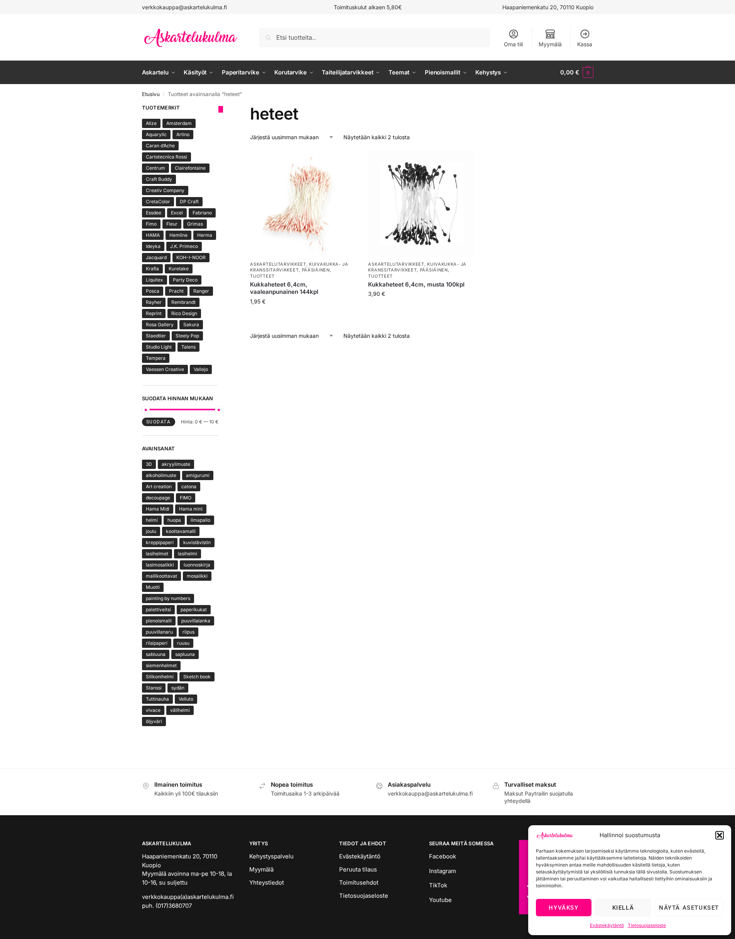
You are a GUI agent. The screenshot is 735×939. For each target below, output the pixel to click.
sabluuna (156, 654)
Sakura (191, 324)
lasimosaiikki (160, 565)
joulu (151, 531)
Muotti (153, 587)
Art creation (159, 486)
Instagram (442, 871)
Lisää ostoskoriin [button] (303, 317)
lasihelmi (187, 553)
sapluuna (185, 654)
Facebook (442, 856)
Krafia (152, 268)
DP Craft (189, 201)
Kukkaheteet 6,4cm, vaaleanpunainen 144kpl (284, 288)
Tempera (156, 358)
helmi (152, 520)
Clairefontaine (190, 168)
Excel (177, 213)
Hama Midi (157, 509)
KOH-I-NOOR (191, 257)
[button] (719, 835)
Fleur (171, 224)
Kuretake (179, 268)
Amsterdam (179, 123)
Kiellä (623, 907)
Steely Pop (187, 336)
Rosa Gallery (160, 324)
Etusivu (151, 94)
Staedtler (156, 336)
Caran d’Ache (160, 145)
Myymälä (550, 44)
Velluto (186, 699)
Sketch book (197, 676)
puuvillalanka (195, 621)
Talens (188, 347)
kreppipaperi (160, 542)
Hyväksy (563, 907)
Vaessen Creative (165, 369)
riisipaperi (156, 643)
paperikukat (194, 609)
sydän (177, 688)
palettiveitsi (158, 609)
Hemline (178, 235)
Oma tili (513, 44)
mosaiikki (197, 576)
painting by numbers (168, 598)
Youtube (440, 900)
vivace (153, 710)
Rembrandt (183, 302)
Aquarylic (156, 134)
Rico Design (184, 313)
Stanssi (154, 688)
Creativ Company (165, 190)
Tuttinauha (157, 699)
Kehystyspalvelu (271, 856)
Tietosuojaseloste (647, 925)
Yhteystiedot (266, 882)
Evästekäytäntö (607, 925)
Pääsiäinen (316, 270)
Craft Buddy (159, 179)
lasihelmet (157, 553)
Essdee (153, 213)
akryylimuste (176, 464)
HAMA (153, 235)
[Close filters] (220, 109)
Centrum (155, 168)
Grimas (195, 224)
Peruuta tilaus (358, 869)
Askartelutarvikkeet (278, 264)
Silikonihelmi (160, 676)
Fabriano (202, 213)
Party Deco (185, 280)
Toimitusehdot (358, 882)
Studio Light (159, 347)
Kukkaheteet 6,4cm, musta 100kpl (416, 284)
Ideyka (153, 246)
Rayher (154, 302)
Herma (204, 235)
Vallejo (201, 369)
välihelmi (180, 710)
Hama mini (191, 509)
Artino (182, 134)
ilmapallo (200, 520)
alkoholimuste (161, 475)
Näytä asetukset (689, 907)
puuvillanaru (159, 632)
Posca (152, 291)
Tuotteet (262, 276)
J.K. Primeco (184, 246)
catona (188, 486)
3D (149, 464)
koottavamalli (181, 531)
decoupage (158, 498)
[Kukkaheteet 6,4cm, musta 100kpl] (421, 203)
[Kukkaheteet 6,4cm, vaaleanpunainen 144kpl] (303, 203)
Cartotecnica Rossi (166, 157)
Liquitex (154, 280)
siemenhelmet (161, 665)
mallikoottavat (161, 576)
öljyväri (154, 721)
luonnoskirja (197, 565)
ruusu (183, 643)
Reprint (154, 313)
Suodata (158, 422)
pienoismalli (159, 621)
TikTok (438, 885)
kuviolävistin (197, 542)
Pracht (176, 291)
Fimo (151, 224)
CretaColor (158, 201)
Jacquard (156, 257)
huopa (174, 520)
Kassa (584, 44)
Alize (151, 123)
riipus (188, 632)
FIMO (185, 498)
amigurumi (198, 475)
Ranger (201, 291)
